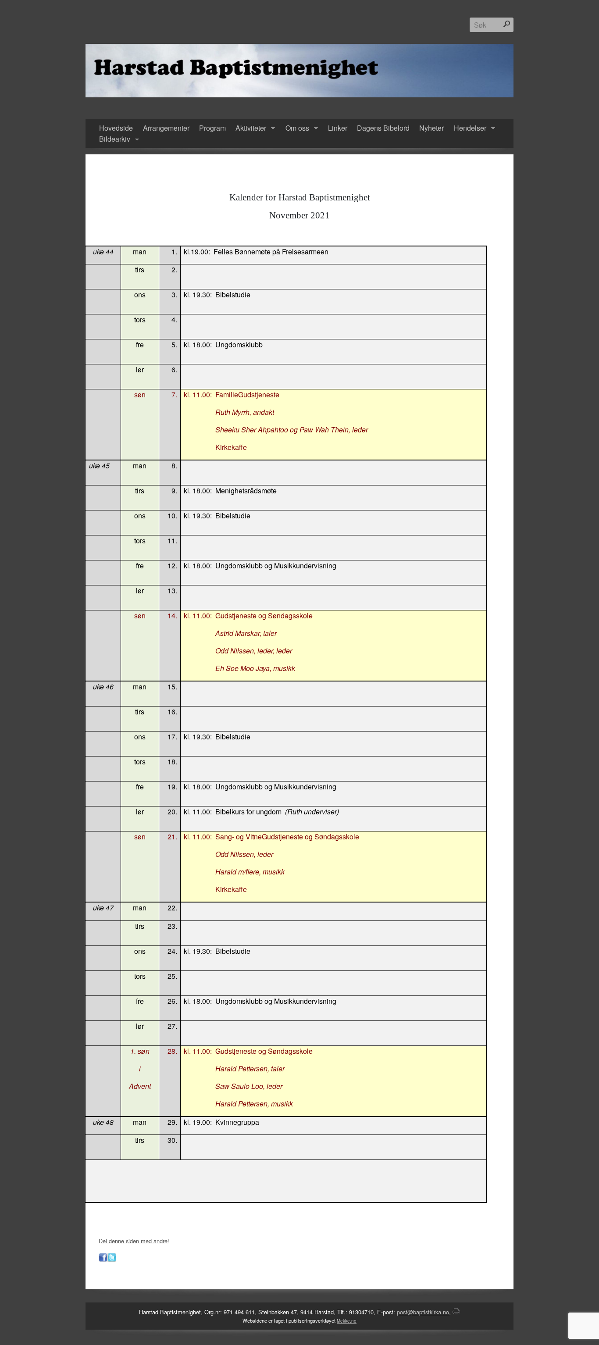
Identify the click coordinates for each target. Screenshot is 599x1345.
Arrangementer (166, 128)
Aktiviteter (248, 128)
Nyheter (431, 128)
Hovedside (116, 128)
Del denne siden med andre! (134, 1241)
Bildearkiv (112, 139)
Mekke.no (347, 1321)
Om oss (294, 128)
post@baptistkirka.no (423, 1312)
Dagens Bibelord (383, 128)
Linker (337, 128)
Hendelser (467, 128)
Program (212, 128)
